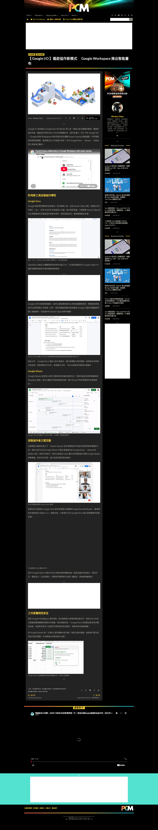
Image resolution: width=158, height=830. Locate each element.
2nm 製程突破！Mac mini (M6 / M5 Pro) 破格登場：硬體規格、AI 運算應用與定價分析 (117, 210)
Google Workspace (59, 689)
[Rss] (131, 15)
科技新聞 (32, 54)
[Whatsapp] (125, 15)
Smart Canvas (43, 691)
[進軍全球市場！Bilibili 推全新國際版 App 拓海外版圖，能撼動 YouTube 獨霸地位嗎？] (117, 185)
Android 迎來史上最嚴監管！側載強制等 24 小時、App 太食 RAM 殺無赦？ (117, 168)
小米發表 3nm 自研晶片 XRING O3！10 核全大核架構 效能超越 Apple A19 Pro (116, 223)
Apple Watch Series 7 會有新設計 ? (88, 697)
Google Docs (36, 689)
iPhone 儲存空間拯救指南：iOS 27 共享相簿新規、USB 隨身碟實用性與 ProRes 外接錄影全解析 (117, 301)
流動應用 (107, 306)
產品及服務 (40, 54)
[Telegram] (74, 118)
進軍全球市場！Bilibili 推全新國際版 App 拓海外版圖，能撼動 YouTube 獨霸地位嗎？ (117, 197)
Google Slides (32, 691)
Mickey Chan (38, 118)
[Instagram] (115, 15)
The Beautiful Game (35, 697)
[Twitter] (128, 15)
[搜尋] (131, 19)
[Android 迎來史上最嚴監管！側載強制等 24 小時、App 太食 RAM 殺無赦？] (117, 156)
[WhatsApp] (70, 118)
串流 (106, 202)
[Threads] (122, 15)
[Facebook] (112, 15)
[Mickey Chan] (117, 107)
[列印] (82, 118)
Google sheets (47, 689)
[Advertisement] (79, 35)
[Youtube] (118, 15)
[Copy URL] (78, 118)
